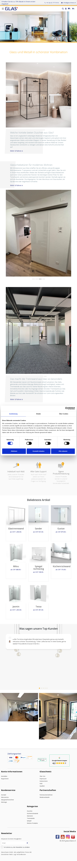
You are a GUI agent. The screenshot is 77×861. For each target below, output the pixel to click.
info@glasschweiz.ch (69, 3)
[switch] (29, 443)
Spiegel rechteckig (38, 567)
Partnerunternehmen (46, 795)
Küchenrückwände (32, 813)
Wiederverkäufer (45, 797)
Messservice (5, 797)
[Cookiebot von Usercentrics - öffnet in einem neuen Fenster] (66, 408)
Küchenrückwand (61, 566)
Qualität (42, 786)
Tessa (38, 606)
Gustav (61, 528)
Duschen (29, 811)
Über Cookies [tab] (63, 414)
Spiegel (29, 821)
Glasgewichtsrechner (7, 800)
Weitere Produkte (32, 823)
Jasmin (16, 606)
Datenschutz (44, 781)
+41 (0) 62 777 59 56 (52, 3)
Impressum (43, 779)
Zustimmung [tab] (13, 414)
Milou (16, 566)
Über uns (42, 776)
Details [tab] (38, 414)
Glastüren (30, 816)
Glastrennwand (16, 528)
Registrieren (5, 779)
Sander (38, 528)
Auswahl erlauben (38, 451)
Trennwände (31, 818)
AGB (41, 783)
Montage (4, 802)
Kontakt (3, 795)
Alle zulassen (63, 451)
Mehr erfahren (16, 151)
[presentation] (2, 719)
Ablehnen (14, 451)
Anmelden (4, 776)
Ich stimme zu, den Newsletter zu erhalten (17, 847)
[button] (39, 688)
